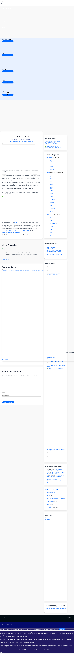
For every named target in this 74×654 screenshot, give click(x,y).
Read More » (5, 359)
